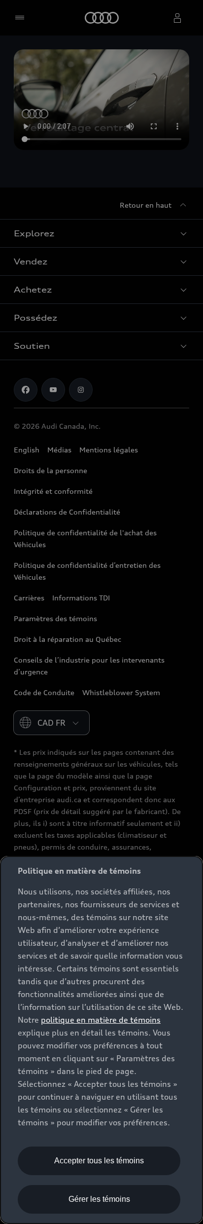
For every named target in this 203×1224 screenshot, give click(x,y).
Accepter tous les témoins (99, 1160)
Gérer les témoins (99, 1199)
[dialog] (101, 1040)
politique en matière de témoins (101, 1020)
